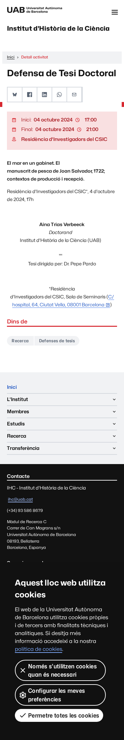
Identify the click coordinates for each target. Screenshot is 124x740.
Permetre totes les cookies (63, 715)
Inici (12, 387)
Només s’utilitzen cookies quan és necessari (62, 670)
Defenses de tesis (57, 340)
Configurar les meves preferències (56, 694)
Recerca (20, 340)
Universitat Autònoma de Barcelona (34, 12)
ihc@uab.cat (20, 499)
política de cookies (38, 649)
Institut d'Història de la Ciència (58, 28)
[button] (15, 94)
